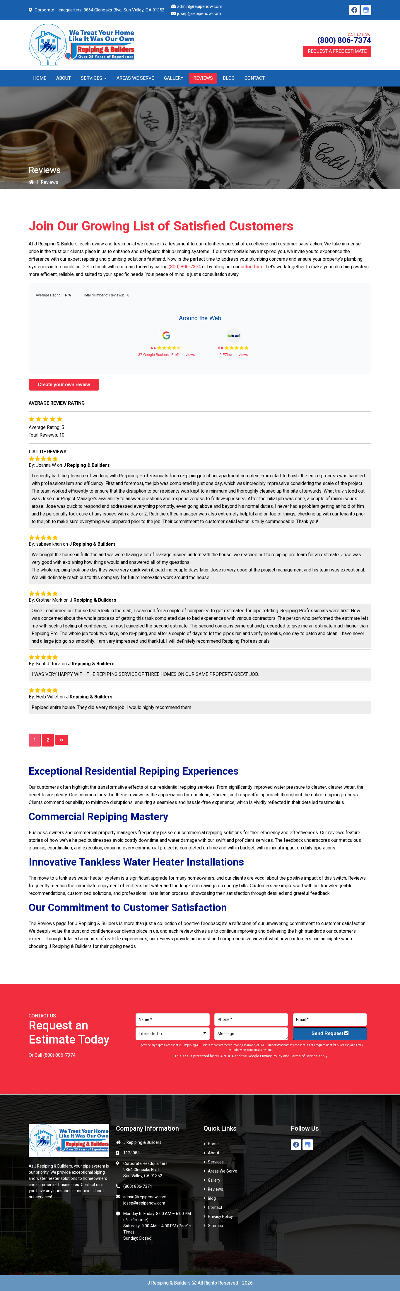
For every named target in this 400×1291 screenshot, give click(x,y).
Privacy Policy (271, 1056)
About (213, 1153)
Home (213, 1144)
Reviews (215, 1189)
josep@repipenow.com (199, 13)
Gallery (214, 1180)
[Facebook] (354, 10)
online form (252, 266)
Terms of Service (304, 1056)
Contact (215, 1208)
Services (216, 1162)
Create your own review (64, 384)
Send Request (328, 1033)
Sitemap (215, 1226)
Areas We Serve (222, 1171)
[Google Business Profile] (366, 10)
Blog (212, 1198)
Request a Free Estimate (337, 51)
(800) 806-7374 (344, 40)
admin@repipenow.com (199, 6)
